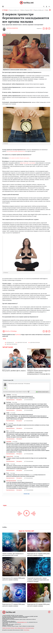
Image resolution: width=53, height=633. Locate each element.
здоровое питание (22, 342)
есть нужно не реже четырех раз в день (19, 158)
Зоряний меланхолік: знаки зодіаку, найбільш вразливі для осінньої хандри (38, 579)
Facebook (17, 334)
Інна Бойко (8, 441)
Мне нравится (19, 399)
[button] (46, 6)
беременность (10, 342)
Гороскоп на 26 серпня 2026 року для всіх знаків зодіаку (13, 579)
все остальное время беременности (16, 151)
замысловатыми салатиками (27, 163)
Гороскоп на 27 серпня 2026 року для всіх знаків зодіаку (38, 554)
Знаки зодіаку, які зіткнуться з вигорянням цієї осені (13, 554)
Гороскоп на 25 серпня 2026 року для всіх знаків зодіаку (13, 605)
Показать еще (26, 493)
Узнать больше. (26, 630)
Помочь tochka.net (14, 10)
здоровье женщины (11, 344)
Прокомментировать (10, 399)
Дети (4, 34)
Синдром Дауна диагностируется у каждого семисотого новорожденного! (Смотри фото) (38, 372)
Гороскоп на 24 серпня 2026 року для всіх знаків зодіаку (38, 605)
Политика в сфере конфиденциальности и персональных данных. (22, 628)
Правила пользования (6, 628)
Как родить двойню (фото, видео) (14, 371)
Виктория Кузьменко (11, 480)
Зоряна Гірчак (9, 456)
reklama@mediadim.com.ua (22, 622)
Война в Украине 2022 (26, 10)
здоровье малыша (35, 342)
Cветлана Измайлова (12, 28)
